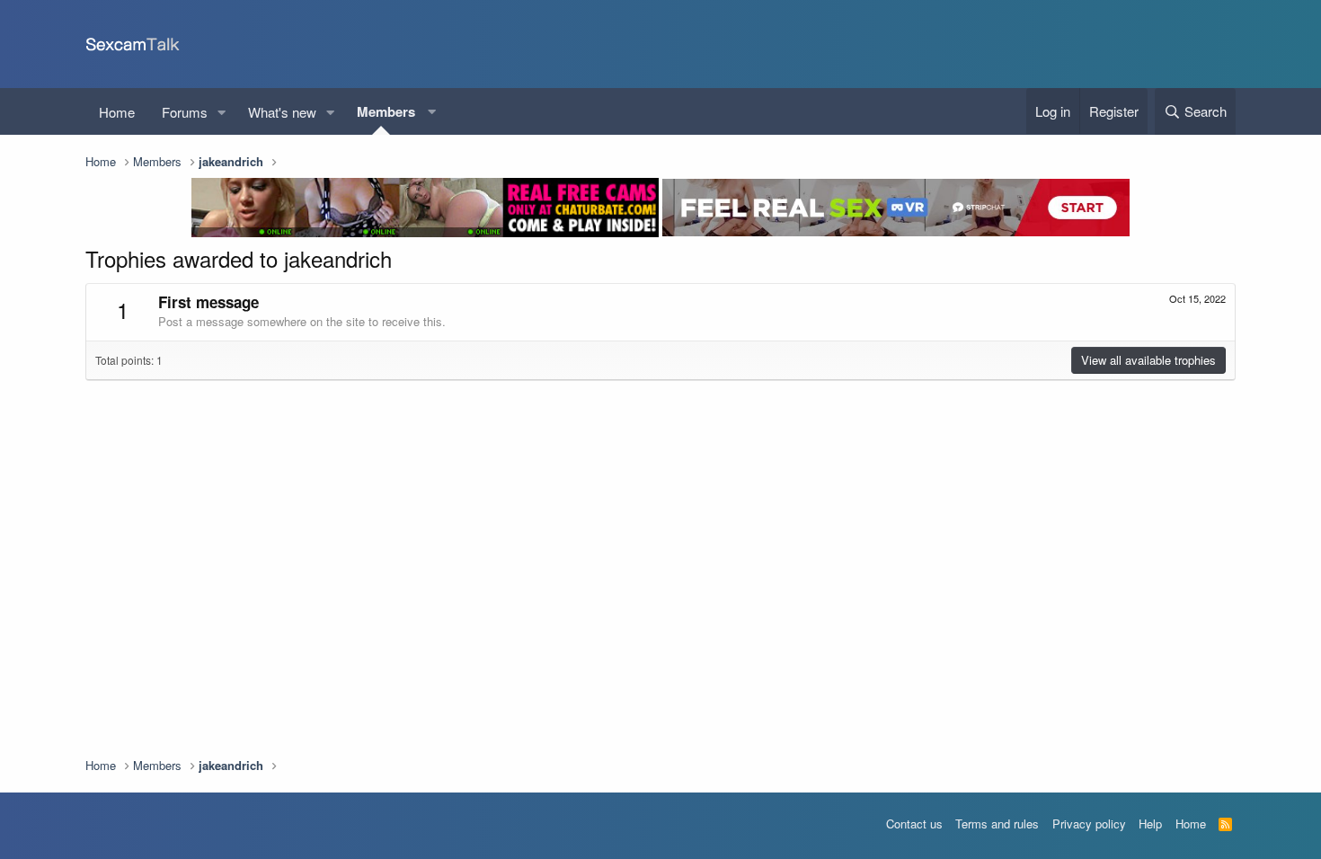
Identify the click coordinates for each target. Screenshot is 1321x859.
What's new (282, 111)
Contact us (914, 823)
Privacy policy (1089, 823)
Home (117, 111)
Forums (185, 111)
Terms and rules (997, 823)
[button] (222, 112)
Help (1150, 823)
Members (386, 111)
